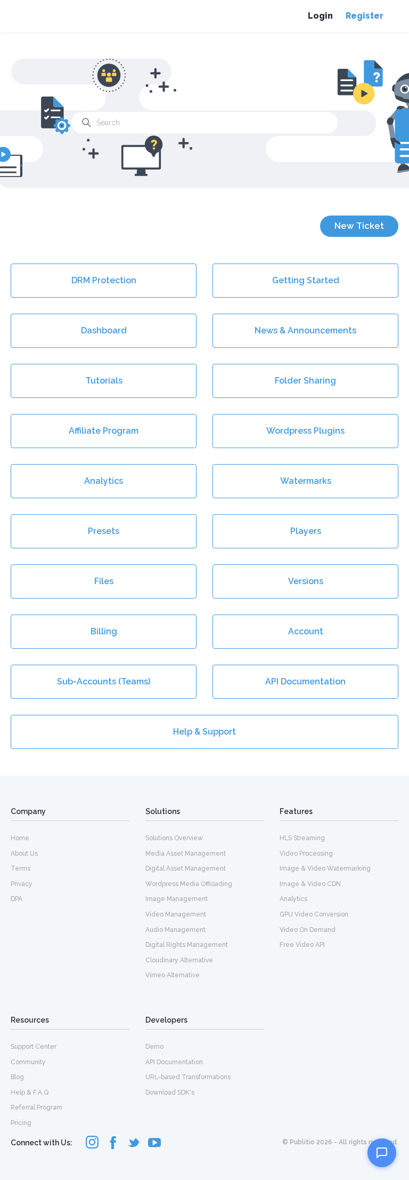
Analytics (103, 481)
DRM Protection (103, 280)
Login (320, 16)
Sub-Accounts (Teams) (103, 681)
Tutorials (103, 381)
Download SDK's (169, 1092)
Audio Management (175, 930)
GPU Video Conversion (314, 914)
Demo (154, 1046)
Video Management (175, 914)
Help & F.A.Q (29, 1092)
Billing (104, 631)
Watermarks (305, 481)
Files (103, 581)
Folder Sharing (305, 381)
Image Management (176, 899)
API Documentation (305, 681)
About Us (24, 853)
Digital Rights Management (186, 944)
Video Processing (306, 853)
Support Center (33, 1046)
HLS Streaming (302, 838)
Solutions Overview (174, 838)
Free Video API (302, 944)
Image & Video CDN (310, 884)
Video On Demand (308, 930)
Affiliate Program (103, 431)
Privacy (21, 884)
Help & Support (204, 732)
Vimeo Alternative (172, 975)
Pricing (21, 1123)
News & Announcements (305, 330)
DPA (16, 899)
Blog (17, 1077)
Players (305, 531)
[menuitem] (70, 837)
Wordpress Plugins (305, 431)
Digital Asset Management (185, 868)
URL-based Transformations (188, 1077)
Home (20, 838)
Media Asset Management (185, 853)
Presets (103, 531)
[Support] (381, 1152)
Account (305, 631)
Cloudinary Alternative (179, 960)
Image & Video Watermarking (325, 868)
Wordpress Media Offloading (188, 884)
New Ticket (359, 226)
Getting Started (305, 280)
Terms (20, 868)
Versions (305, 581)
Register (364, 16)
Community (28, 1062)
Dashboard (104, 330)
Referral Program (36, 1107)
